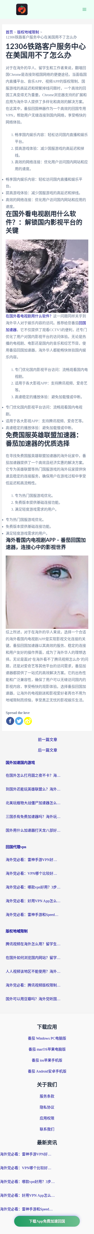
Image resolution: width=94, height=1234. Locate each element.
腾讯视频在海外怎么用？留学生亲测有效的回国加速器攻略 (33, 944)
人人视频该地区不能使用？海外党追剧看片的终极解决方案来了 (33, 971)
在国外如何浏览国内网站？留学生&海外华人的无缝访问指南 (33, 958)
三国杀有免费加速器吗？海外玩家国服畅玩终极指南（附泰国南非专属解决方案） (33, 817)
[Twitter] (19, 721)
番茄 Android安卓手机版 (47, 1071)
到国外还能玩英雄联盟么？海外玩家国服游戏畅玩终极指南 (33, 789)
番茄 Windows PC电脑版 (47, 1038)
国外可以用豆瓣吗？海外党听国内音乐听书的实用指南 (33, 999)
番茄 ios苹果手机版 (47, 1060)
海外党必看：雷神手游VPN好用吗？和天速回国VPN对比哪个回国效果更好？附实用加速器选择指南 (33, 860)
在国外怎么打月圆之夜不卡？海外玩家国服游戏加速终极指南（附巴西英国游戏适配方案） (33, 775)
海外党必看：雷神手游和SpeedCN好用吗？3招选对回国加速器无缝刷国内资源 (33, 915)
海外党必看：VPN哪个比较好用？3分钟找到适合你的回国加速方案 (33, 873)
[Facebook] (10, 721)
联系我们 (47, 1129)
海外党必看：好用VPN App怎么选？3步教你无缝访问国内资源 (33, 901)
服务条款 (47, 1096)
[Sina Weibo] (28, 721)
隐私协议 (47, 1107)
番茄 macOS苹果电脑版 (47, 1049)
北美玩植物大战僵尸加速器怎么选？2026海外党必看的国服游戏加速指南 (33, 803)
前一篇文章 (47, 740)
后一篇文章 (47, 750)
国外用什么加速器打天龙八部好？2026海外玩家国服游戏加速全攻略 (33, 830)
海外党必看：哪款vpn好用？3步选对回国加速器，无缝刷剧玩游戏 (33, 887)
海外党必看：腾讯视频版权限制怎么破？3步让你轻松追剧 (33, 985)
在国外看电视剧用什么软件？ (29, 316)
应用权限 (47, 1118)
